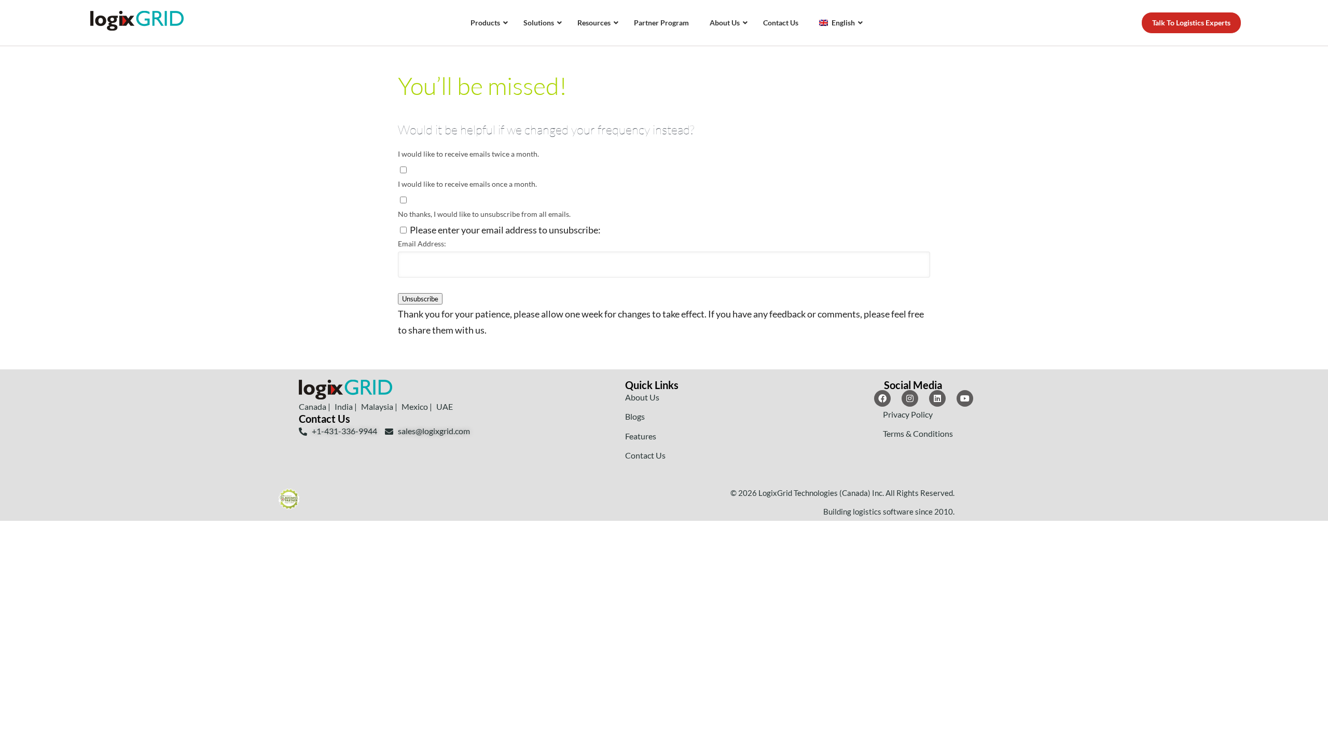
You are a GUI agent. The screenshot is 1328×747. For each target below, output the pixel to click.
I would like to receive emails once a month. (467, 183)
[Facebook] (882, 398)
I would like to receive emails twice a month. (468, 153)
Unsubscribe (420, 299)
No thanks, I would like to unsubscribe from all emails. (484, 214)
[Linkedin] (937, 398)
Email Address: (422, 243)
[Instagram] (910, 398)
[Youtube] (965, 398)
